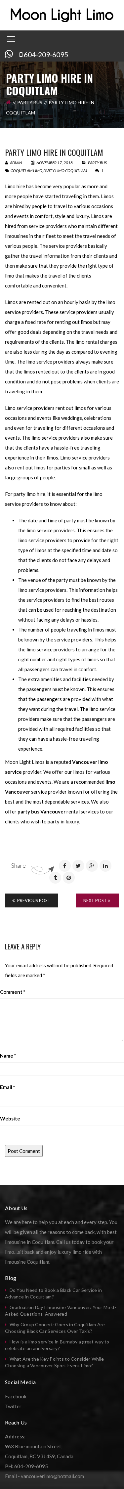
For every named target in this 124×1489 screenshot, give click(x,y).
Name (8, 1056)
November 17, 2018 (54, 162)
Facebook (15, 1396)
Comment (12, 992)
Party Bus (29, 102)
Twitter (13, 1406)
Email (7, 1087)
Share (18, 865)
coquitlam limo (26, 170)
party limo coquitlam (65, 170)
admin (15, 162)
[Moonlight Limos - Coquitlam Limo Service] (62, 15)
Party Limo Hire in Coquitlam (54, 152)
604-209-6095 (46, 54)
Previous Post (33, 900)
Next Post (95, 900)
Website (10, 1118)
